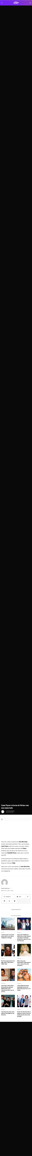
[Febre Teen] (16, 3)
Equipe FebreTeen (11, 811)
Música (2, 932)
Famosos (19, 958)
